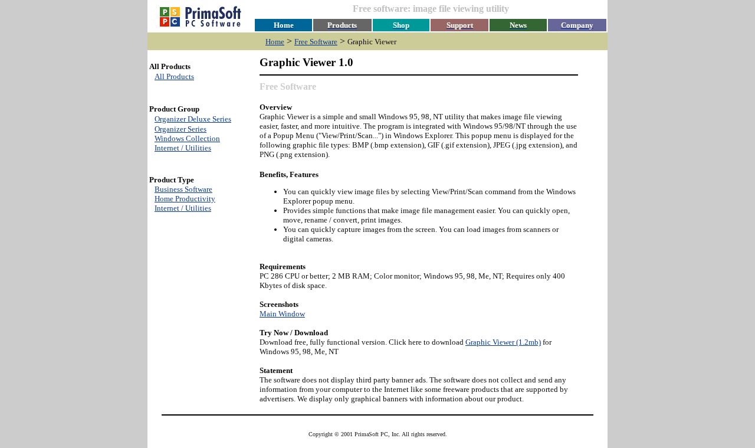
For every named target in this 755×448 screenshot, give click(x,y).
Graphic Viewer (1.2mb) (503, 342)
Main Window (282, 313)
